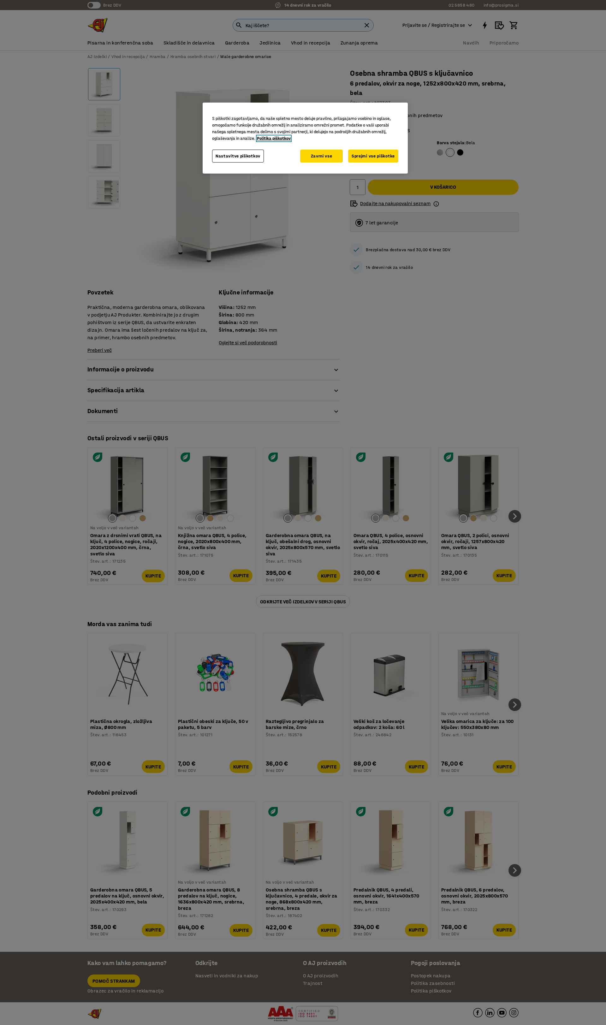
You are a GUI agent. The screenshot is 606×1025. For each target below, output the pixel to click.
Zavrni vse (321, 156)
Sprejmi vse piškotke (373, 156)
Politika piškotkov (274, 138)
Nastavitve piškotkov (238, 156)
